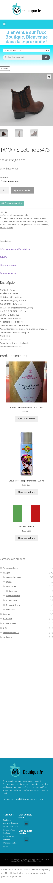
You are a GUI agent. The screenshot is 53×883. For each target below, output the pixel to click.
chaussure (27, 218)
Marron (3, 224)
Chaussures (15, 215)
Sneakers (13, 591)
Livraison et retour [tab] (8, 265)
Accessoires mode (13, 577)
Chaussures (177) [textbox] (25, 50)
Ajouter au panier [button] (26, 418)
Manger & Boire (9, 623)
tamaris (10, 227)
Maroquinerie (11, 600)
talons (3, 227)
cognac (45, 218)
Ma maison (7, 618)
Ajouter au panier (22, 190)
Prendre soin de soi (11, 632)
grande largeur (41, 221)
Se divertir (7, 637)
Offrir (5, 628)
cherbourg (37, 218)
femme (16, 221)
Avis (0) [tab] (3, 257)
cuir (1, 221)
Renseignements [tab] (8, 273)
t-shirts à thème (13, 605)
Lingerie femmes (13, 595)
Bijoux (8, 581)
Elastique (8, 221)
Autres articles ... (10, 568)
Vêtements (10, 609)
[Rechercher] (46, 57)
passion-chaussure (15, 224)
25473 (12, 218)
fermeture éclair (27, 221)
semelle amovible (41, 224)
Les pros (6, 614)
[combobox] (26, 50)
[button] (4, 24)
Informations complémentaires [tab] (15, 249)
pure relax (28, 224)
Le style (24, 215)
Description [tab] (5, 241)
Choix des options (26, 492)
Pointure (4, 177)
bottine (18, 218)
